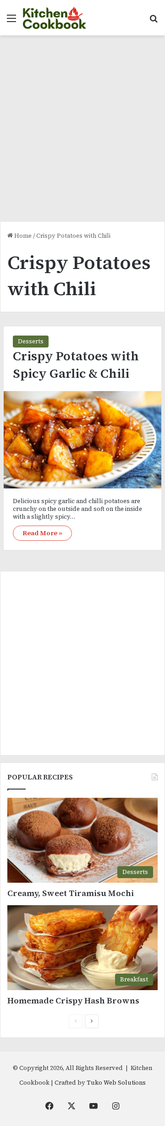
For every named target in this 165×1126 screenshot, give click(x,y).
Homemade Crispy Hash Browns (73, 1000)
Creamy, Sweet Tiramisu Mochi (70, 893)
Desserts (31, 341)
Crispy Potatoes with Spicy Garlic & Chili (76, 364)
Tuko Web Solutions (116, 1083)
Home (22, 236)
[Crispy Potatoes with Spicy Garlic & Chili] (82, 439)
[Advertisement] (82, 131)
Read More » (42, 533)
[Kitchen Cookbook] (54, 17)
